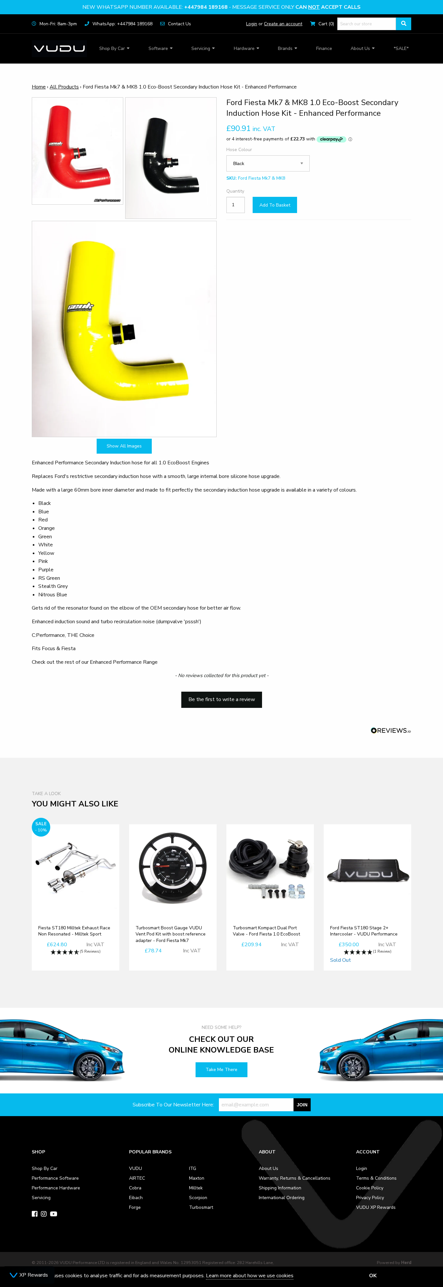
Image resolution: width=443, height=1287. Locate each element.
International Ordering (282, 1198)
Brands (285, 48)
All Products (64, 86)
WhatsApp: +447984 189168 (122, 24)
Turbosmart (201, 1207)
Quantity (235, 191)
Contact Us (179, 24)
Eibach (136, 1198)
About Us (360, 48)
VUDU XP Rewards (376, 1207)
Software (158, 48)
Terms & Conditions (376, 1178)
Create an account (283, 24)
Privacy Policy (370, 1198)
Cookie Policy (369, 1188)
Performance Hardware (56, 1188)
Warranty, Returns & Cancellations (294, 1178)
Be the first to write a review (221, 699)
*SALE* (401, 48)
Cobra (135, 1188)
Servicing (200, 48)
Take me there (221, 1070)
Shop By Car (112, 48)
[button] (221, 696)
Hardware (244, 48)
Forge (135, 1207)
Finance (324, 48)
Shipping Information (280, 1188)
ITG (192, 1168)
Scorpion (198, 1198)
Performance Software (55, 1178)
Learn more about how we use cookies (249, 1275)
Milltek (196, 1188)
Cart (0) (326, 24)
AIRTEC (137, 1178)
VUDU (135, 1168)
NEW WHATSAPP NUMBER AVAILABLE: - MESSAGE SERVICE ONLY (221, 7)
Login (251, 24)
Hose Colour (239, 150)
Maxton (196, 1178)
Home (39, 86)
